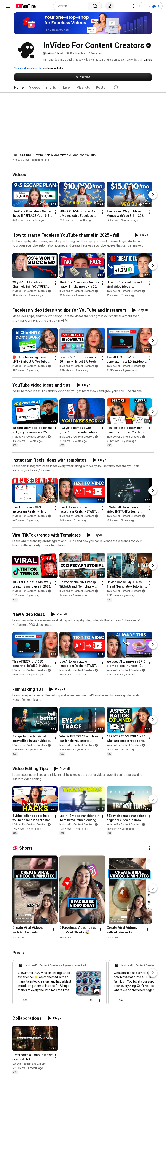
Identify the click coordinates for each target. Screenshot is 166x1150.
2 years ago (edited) (75, 965)
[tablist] (83, 87)
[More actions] (55, 212)
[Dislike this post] (32, 1000)
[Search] (95, 6)
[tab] (19, 87)
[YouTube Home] (25, 6)
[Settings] (133, 6)
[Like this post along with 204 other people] (115, 1000)
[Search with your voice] (109, 6)
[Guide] (7, 6)
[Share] (76, 1000)
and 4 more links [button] (53, 68)
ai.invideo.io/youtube (29, 68)
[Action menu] (99, 1000)
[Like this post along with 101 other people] (19, 1000)
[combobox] (72, 6)
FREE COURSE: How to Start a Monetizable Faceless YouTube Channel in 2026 (55, 155)
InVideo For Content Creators (29, 291)
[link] (59, 984)
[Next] (152, 195)
